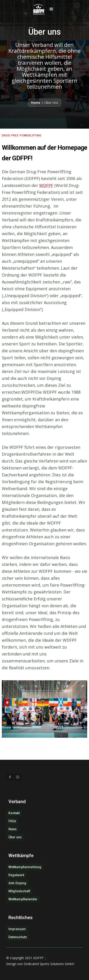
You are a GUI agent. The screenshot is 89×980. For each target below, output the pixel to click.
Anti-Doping (17, 883)
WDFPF (46, 185)
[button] (51, 9)
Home (35, 102)
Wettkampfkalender (22, 899)
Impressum (17, 929)
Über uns (15, 837)
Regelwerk (16, 875)
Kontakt (14, 813)
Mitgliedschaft (19, 891)
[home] (37, 9)
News (12, 829)
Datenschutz (17, 937)
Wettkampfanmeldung (24, 867)
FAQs (12, 821)
